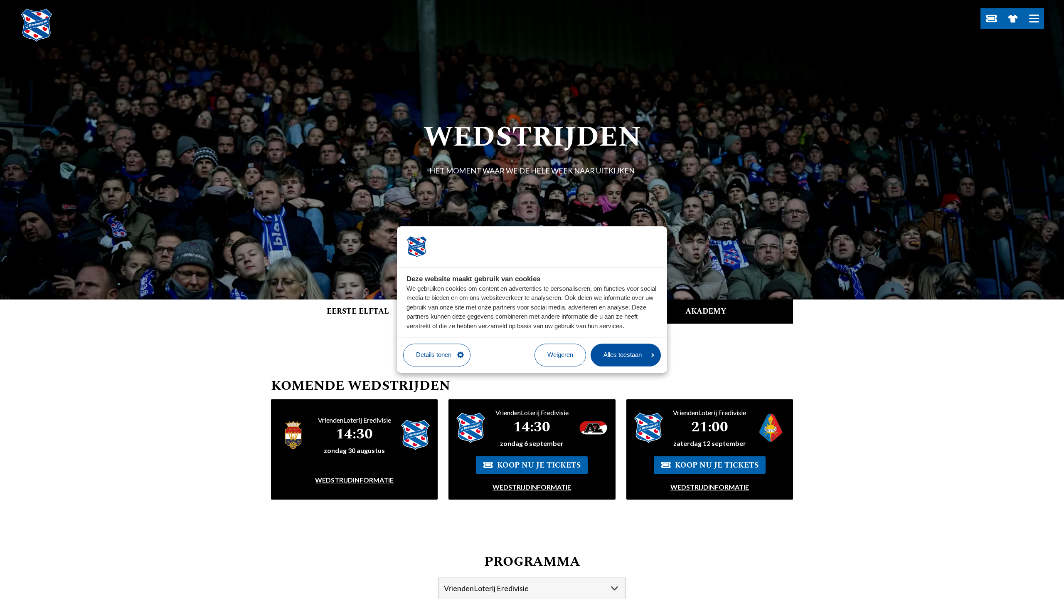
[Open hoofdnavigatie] (1034, 18)
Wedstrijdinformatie (354, 480)
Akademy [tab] (706, 311)
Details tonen (433, 354)
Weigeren (560, 354)
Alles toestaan (622, 354)
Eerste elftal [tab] (358, 311)
